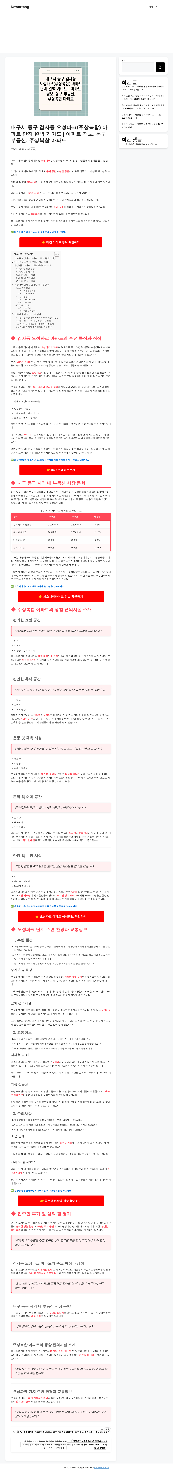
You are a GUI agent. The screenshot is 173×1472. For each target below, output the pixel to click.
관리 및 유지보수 (30, 311)
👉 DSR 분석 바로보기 (61, 470)
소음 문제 (27, 308)
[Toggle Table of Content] (55, 254)
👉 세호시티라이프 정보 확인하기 (60, 596)
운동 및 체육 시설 (27, 275)
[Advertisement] (86, 34)
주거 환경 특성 (29, 291)
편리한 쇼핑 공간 (26, 269)
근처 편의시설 (28, 294)
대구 (107, 1429)
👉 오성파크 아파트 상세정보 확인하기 (60, 916)
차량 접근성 (28, 302)
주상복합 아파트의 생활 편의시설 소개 (32, 265)
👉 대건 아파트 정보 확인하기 (60, 242)
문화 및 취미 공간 (27, 278)
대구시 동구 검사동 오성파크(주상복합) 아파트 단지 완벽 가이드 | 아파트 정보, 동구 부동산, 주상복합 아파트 (63, 1432)
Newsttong (20, 7)
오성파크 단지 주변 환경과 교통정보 (31, 284)
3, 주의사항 (24, 305)
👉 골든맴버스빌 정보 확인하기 (61, 1200)
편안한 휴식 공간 (26, 272)
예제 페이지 (154, 6)
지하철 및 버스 (29, 299)
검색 (124, 60)
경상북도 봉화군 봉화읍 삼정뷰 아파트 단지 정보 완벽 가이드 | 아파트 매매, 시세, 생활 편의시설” (87, 1444)
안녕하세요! (127, 144)
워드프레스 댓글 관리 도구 (147, 144)
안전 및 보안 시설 (27, 281)
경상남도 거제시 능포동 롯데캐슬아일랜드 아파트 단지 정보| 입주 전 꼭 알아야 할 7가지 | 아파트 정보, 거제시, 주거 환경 (44, 1444)
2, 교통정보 (24, 297)
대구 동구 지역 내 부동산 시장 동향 (31, 262)
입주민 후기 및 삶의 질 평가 (27, 314)
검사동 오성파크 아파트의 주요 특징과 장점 (35, 258)
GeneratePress (101, 1467)
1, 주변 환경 (24, 288)
